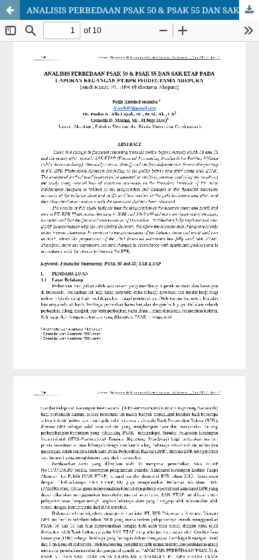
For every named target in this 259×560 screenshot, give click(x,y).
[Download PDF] (249, 10)
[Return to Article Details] (10, 10)
